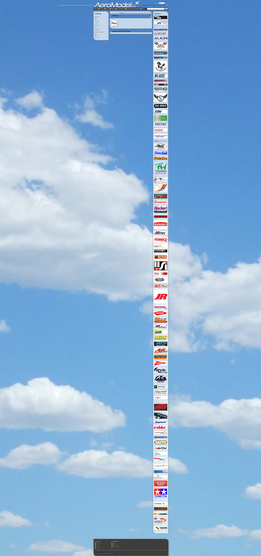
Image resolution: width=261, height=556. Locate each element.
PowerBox (155, 400)
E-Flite (155, 114)
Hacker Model (156, 218)
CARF (155, 82)
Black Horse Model (157, 72)
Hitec (155, 235)
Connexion (115, 543)
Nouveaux (102, 8)
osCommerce (101, 552)
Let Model (155, 329)
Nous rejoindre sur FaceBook (133, 8)
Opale (114, 26)
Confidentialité (116, 553)
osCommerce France (109, 553)
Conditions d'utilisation (123, 553)
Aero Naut (155, 19)
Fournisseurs (98, 548)
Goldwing (155, 199)
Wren (155, 524)
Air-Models (156, 25)
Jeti (154, 288)
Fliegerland (156, 155)
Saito (155, 445)
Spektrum (155, 479)
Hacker (155, 214)
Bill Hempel (156, 59)
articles (167, 5)
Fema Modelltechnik (157, 142)
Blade (155, 78)
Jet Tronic (155, 275)
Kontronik (155, 309)
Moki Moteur (156, 353)
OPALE (155, 373)
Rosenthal (155, 435)
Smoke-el (155, 473)
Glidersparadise (156, 192)
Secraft (155, 468)
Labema (155, 323)
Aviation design (156, 55)
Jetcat (155, 282)
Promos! (107, 8)
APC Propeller (156, 50)
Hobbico (155, 242)
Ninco (155, 366)
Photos (143, 8)
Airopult (155, 27)
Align (155, 40)
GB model (155, 182)
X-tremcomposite (157, 530)
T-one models (156, 487)
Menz (155, 334)
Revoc (155, 411)
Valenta (155, 516)
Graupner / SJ (156, 204)
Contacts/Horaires (120, 8)
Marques (113, 8)
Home (97, 8)
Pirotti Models (156, 394)
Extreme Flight (156, 139)
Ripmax (155, 424)
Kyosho (155, 316)
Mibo (155, 340)
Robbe (155, 429)
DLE (154, 102)
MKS (155, 346)
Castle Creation (156, 86)
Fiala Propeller (156, 149)
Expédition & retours (116, 546)
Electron (155, 121)
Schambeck (156, 455)
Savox (155, 450)
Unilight (155, 511)
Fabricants (98, 546)
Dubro (155, 108)
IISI (154, 271)
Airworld (155, 31)
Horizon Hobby (156, 253)
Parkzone (155, 389)
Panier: (164, 5)
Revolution (155, 419)
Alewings (155, 35)
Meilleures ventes (99, 543)
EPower (155, 132)
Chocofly (155, 91)
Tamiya (155, 498)
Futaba (155, 160)
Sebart (155, 462)
